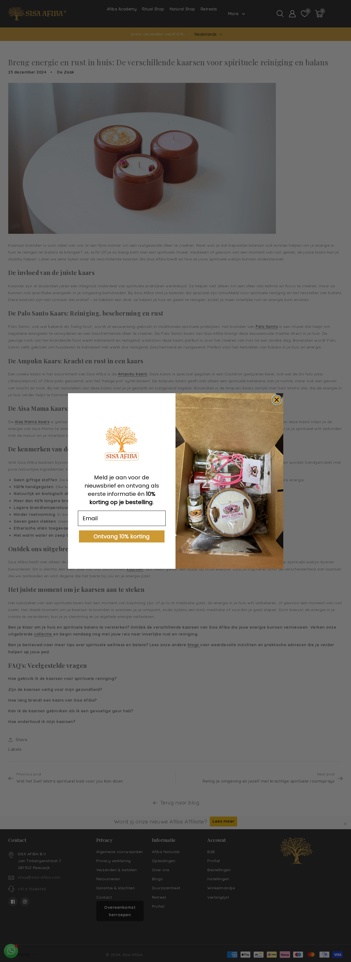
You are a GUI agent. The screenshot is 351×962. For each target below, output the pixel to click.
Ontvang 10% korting (122, 536)
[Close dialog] (276, 399)
